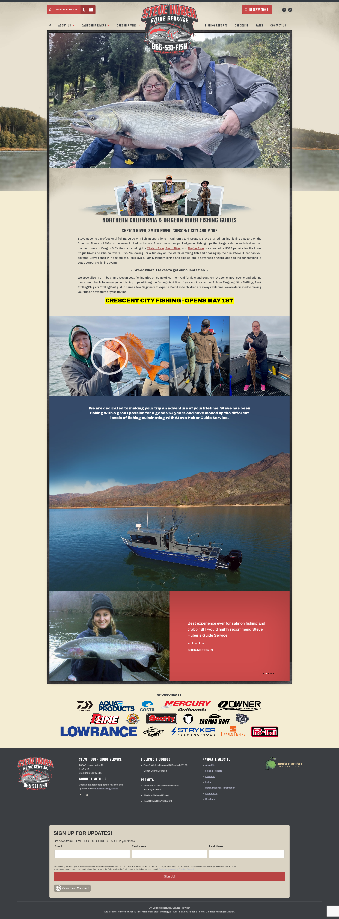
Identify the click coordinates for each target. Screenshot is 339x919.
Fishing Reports (216, 25)
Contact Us (278, 25)
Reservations (256, 9)
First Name (139, 846)
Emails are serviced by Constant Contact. (176, 869)
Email (58, 846)
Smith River (172, 248)
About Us (64, 25)
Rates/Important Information (220, 788)
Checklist (241, 25)
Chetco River (155, 248)
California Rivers (94, 25)
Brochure (210, 799)
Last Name (216, 846)
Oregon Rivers (127, 25)
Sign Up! (169, 876)
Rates (259, 25)
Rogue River (196, 248)
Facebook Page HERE (106, 788)
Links (208, 782)
